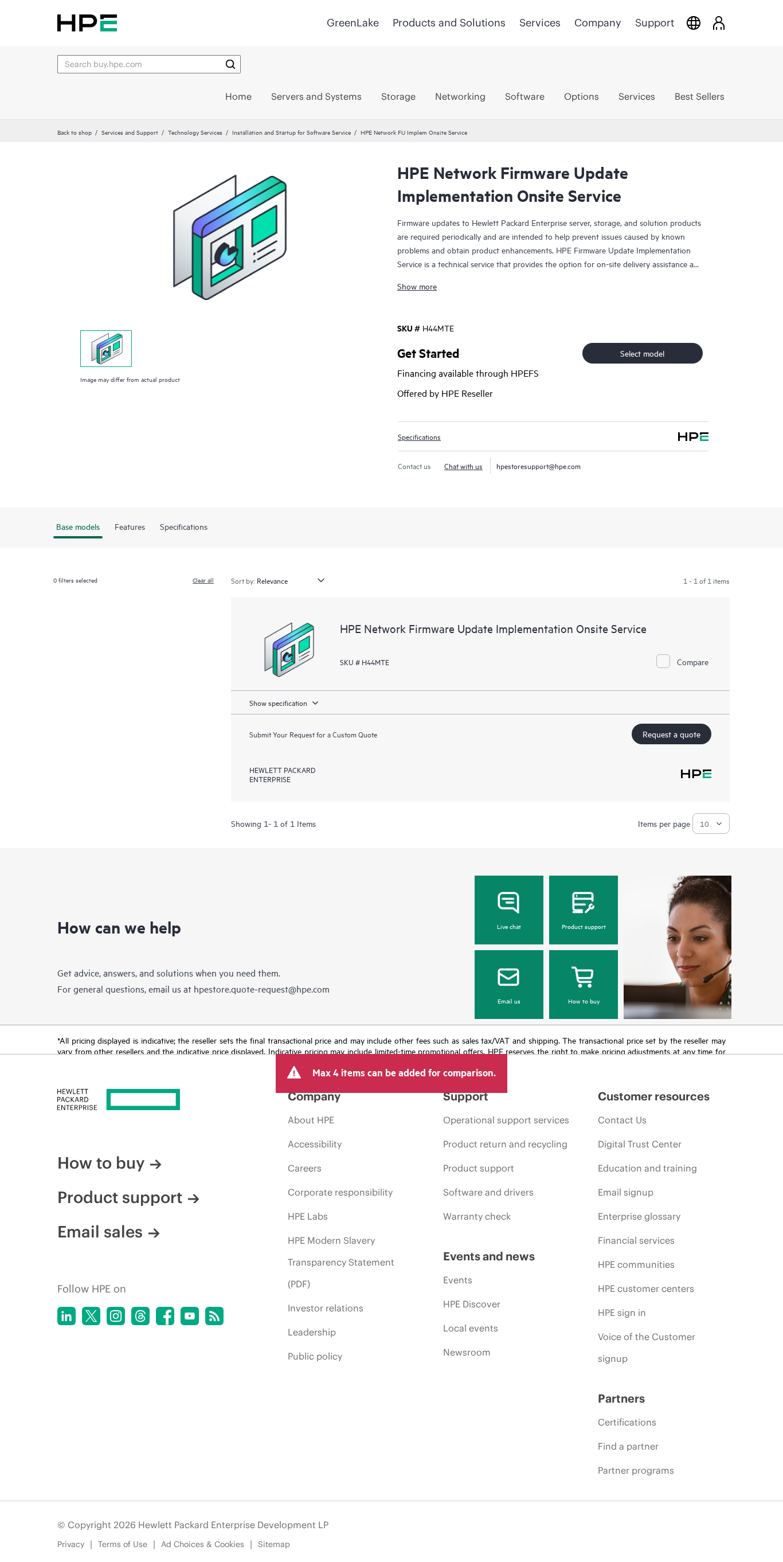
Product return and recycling (505, 1144)
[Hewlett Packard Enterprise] (87, 22)
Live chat (509, 926)
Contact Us (622, 1120)
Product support (584, 926)
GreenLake (353, 22)
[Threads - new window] (140, 1316)
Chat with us (463, 465)
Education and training (647, 1168)
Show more (417, 285)
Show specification (278, 702)
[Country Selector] (693, 22)
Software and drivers (488, 1192)
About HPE (311, 1120)
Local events (470, 1328)
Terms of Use (122, 1544)
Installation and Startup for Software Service (291, 131)
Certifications (627, 1422)
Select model (642, 352)
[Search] (230, 64)
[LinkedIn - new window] (66, 1316)
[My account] (719, 22)
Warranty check (477, 1216)
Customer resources (654, 1096)
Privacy (70, 1544)
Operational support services (506, 1120)
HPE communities (636, 1264)
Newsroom (467, 1352)
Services (540, 22)
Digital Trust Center (640, 1144)
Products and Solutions (449, 22)
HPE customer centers (646, 1288)
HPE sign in (622, 1312)
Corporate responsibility (340, 1192)
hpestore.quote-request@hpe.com (262, 988)
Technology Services (195, 131)
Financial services (636, 1240)
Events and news (489, 1256)
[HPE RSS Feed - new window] (214, 1316)
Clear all (203, 579)
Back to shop (74, 131)
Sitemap (274, 1544)
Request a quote (671, 733)
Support (654, 22)
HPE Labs (308, 1216)
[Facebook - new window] (165, 1316)
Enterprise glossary (639, 1216)
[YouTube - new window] (190, 1316)
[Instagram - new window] (116, 1316)
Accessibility (315, 1144)
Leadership (312, 1332)
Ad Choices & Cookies (202, 1544)
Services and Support (129, 131)
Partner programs (636, 1470)
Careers (305, 1168)
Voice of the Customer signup (646, 1347)
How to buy (584, 1000)
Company (597, 22)
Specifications (419, 436)
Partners (621, 1398)
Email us (509, 1000)
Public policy (315, 1356)
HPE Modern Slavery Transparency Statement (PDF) (341, 1262)
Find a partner (628, 1446)
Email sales (100, 1231)
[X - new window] (91, 1316)
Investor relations (325, 1308)
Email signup (625, 1192)
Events (457, 1280)
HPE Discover (471, 1304)
